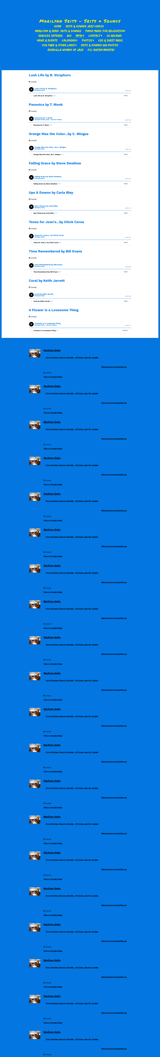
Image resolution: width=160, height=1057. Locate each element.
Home (57, 26)
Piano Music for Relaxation (105, 31)
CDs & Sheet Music (110, 40)
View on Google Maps (53, 377)
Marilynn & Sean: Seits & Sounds (58, 31)
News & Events (47, 40)
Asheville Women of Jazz (65, 49)
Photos (87, 40)
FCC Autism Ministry (101, 49)
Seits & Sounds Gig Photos (99, 45)
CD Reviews (114, 35)
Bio (69, 35)
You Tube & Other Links (58, 45)
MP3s (79, 35)
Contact (94, 35)
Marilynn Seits (52, 350)
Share (34, 82)
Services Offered (50, 35)
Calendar (69, 40)
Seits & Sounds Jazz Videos (85, 26)
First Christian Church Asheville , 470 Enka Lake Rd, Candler (72, 358)
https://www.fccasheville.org (113, 367)
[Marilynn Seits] (34, 357)
